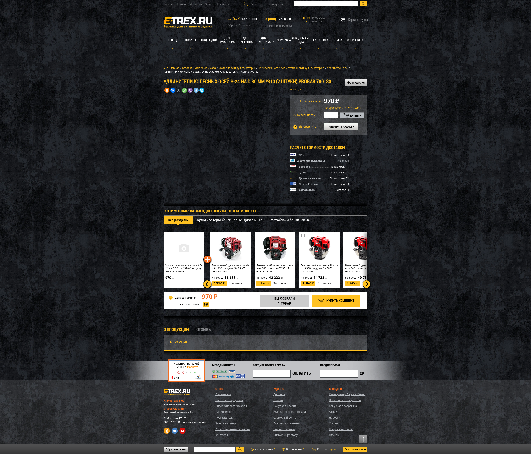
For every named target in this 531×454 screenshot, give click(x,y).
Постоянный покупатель (345, 400)
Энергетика (355, 40)
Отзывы (334, 435)
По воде (172, 40)
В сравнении (295, 449)
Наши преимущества (229, 400)
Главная (169, 4)
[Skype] (201, 90)
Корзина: (326, 449)
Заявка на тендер (226, 423)
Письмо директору (285, 435)
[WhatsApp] (184, 90)
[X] (178, 90)
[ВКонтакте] (172, 90)
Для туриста (282, 40)
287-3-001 (242, 18)
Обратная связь (176, 449)
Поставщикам (224, 417)
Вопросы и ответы (341, 429)
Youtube (182, 431)
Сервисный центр (284, 417)
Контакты (223, 4)
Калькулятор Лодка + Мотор (347, 394)
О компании (223, 394)
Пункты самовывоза (286, 423)
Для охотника (264, 40)
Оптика (337, 40)
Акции (333, 412)
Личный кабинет (284, 429)
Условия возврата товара (289, 412)
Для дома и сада (300, 40)
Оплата (209, 4)
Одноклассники (167, 431)
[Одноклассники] (166, 90)
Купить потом (306, 114)
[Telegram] (196, 90)
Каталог (182, 4)
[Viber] (190, 90)
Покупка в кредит (284, 406)
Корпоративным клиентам (232, 429)
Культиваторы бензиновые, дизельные (229, 220)
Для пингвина (246, 40)
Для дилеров (223, 412)
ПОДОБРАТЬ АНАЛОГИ (341, 126)
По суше (191, 40)
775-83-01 (279, 18)
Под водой (209, 40)
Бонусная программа (343, 406)
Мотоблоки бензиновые (290, 220)
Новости (334, 417)
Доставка (196, 4)
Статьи (333, 423)
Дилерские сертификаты (231, 406)
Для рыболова (227, 40)
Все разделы (178, 220)
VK (175, 431)
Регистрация (276, 4)
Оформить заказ (355, 449)
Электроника (319, 40)
